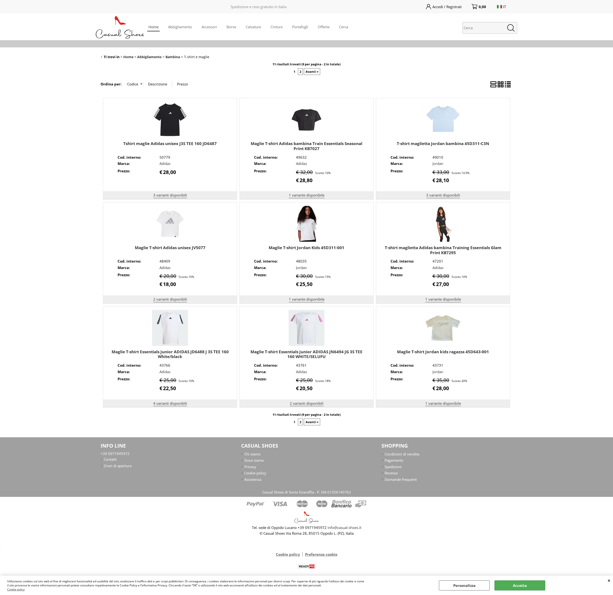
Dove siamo (254, 460)
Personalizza (464, 585)
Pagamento (394, 460)
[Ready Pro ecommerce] (306, 566)
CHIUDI (609, 580)
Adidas (164, 163)
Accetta (520, 585)
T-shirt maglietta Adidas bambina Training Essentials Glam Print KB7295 (443, 250)
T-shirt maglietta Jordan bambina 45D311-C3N (443, 143)
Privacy (250, 466)
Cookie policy (16, 589)
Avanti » (312, 71)
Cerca (343, 26)
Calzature (253, 26)
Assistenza (252, 479)
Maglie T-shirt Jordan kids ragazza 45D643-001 (443, 351)
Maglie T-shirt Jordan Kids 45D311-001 (306, 247)
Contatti (110, 459)
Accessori (209, 26)
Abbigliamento (180, 26)
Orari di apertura (117, 465)
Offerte (323, 26)
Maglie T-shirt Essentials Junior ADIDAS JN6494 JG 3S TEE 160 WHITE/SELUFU (306, 354)
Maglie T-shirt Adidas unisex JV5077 (170, 247)
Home (153, 26)
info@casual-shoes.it (344, 527)
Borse (231, 26)
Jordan (437, 163)
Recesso (391, 473)
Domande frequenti (401, 479)
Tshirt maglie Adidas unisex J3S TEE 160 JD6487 (170, 143)
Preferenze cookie (321, 554)
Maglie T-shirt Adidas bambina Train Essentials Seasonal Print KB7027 (306, 146)
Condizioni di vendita (402, 454)
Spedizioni (393, 466)
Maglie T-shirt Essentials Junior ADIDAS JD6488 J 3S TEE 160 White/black (170, 354)
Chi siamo (252, 454)
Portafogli (300, 26)
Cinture (277, 26)
